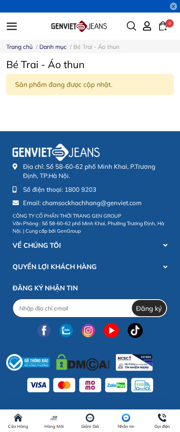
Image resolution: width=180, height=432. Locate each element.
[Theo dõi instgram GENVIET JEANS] (88, 330)
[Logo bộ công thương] (79, 360)
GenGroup (69, 231)
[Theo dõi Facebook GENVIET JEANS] (44, 330)
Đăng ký (149, 308)
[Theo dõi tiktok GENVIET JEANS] (135, 330)
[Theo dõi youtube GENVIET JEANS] (111, 330)
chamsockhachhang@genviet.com (91, 203)
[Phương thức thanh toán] (90, 385)
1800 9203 (80, 189)
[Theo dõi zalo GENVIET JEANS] (66, 330)
